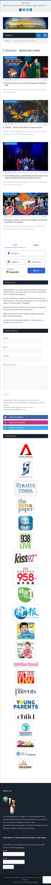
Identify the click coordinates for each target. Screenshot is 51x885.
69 (45, 216)
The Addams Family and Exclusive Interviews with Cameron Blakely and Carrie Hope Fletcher (26, 177)
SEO (20, 882)
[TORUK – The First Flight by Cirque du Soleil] (25, 112)
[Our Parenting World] (25, 23)
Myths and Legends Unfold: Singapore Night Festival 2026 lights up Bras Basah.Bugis (26, 5)
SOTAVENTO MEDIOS (31, 882)
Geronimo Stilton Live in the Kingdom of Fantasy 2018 (25, 84)
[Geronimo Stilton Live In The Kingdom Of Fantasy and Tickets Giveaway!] (25, 204)
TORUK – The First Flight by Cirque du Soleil (23, 127)
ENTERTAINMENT (10, 58)
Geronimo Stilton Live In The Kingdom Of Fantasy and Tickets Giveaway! (26, 221)
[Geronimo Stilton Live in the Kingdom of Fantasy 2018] (25, 68)
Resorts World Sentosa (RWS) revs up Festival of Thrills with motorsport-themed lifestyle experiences (24, 308)
